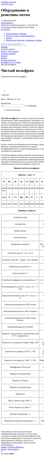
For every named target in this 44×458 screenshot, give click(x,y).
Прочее (9, 38)
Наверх (4, 447)
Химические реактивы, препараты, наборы (24, 40)
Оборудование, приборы (16, 34)
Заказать (33, 106)
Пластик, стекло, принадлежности (20, 36)
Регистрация (13, 51)
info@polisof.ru (7, 23)
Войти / (4, 51)
